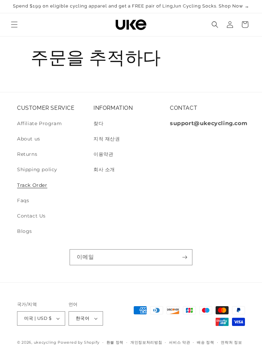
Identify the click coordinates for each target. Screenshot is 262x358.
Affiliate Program (39, 123)
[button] (14, 24)
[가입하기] (184, 257)
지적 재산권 (106, 139)
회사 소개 (104, 169)
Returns (27, 154)
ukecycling (45, 342)
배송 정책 (205, 342)
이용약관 (103, 154)
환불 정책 (115, 342)
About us (28, 139)
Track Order (32, 185)
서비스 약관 (179, 342)
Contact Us (31, 216)
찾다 (98, 123)
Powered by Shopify (79, 342)
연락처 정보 (231, 342)
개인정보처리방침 (146, 342)
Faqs (23, 200)
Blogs (24, 231)
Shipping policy (37, 169)
